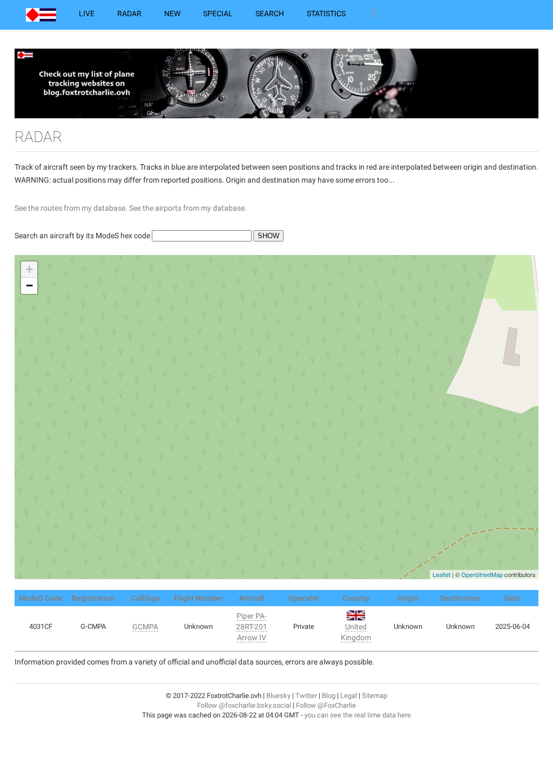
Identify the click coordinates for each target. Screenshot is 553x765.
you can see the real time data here (358, 715)
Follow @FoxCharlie (326, 705)
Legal (348, 696)
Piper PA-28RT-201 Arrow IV (251, 627)
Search (269, 13)
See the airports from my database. (188, 208)
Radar (129, 13)
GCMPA (145, 626)
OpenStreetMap (482, 574)
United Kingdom (356, 632)
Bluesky (278, 696)
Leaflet (441, 574)
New (172, 13)
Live (87, 13)
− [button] (29, 285)
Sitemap (374, 696)
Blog (328, 696)
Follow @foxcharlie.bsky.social (244, 705)
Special (218, 13)
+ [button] (29, 269)
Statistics (326, 13)
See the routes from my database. (71, 208)
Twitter (306, 696)
